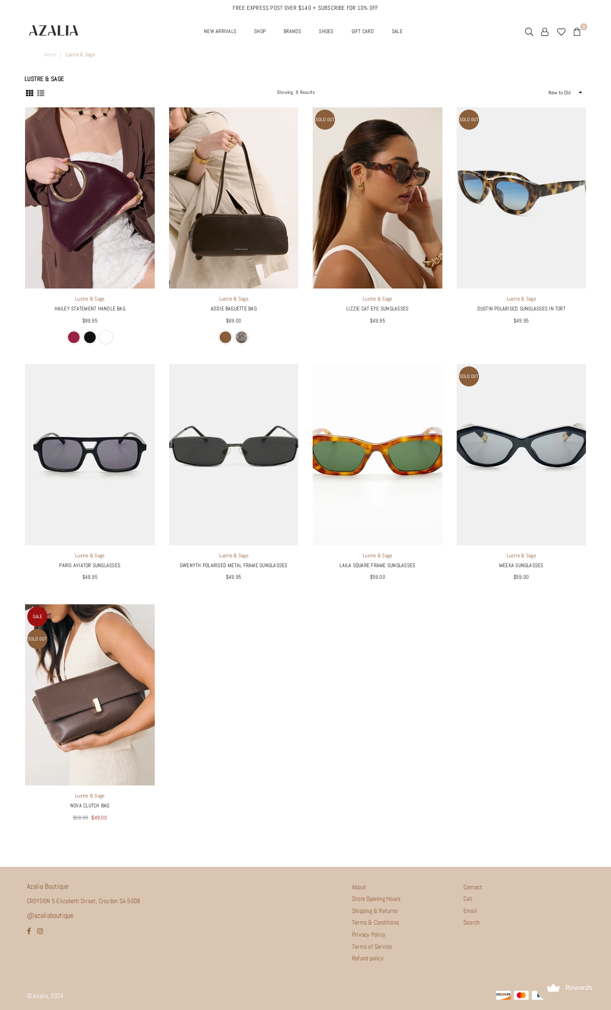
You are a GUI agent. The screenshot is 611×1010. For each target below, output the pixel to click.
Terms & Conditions (375, 922)
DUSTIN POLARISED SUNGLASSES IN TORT (521, 308)
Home (50, 54)
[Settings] (544, 31)
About (359, 887)
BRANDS (292, 31)
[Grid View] (29, 92)
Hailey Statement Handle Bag (90, 308)
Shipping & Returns (375, 911)
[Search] (529, 31)
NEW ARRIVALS (220, 31)
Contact (473, 887)
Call (467, 899)
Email (470, 911)
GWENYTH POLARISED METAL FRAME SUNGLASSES (234, 565)
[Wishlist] (561, 31)
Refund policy (368, 958)
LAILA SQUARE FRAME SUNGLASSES (377, 565)
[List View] (41, 92)
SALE (397, 31)
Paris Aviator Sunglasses (89, 565)
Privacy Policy (369, 934)
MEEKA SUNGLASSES (521, 565)
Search (471, 922)
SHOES (326, 31)
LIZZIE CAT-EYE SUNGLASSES (377, 308)
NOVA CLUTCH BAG (90, 805)
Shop (260, 31)
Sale (37, 616)
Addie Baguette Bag (234, 308)
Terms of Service (372, 946)
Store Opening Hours (376, 899)
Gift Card (363, 31)
